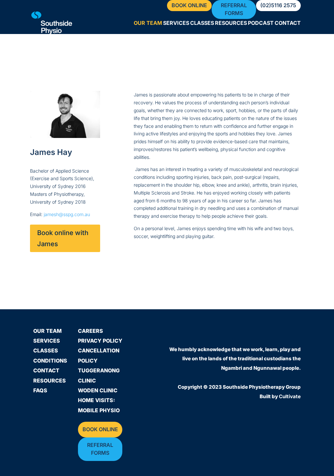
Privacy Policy (100, 340)
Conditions (50, 360)
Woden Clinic (97, 390)
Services (176, 23)
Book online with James (62, 238)
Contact (288, 23)
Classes (202, 23)
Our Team (148, 23)
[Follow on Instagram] (292, 334)
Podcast (261, 23)
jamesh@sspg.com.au (67, 214)
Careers (90, 331)
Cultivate (290, 396)
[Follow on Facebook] (274, 334)
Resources (231, 23)
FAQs (40, 390)
